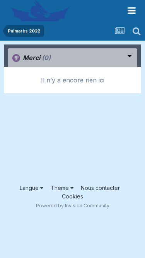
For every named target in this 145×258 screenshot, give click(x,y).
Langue (30, 188)
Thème (60, 188)
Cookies (72, 196)
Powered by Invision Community (72, 205)
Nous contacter (100, 188)
